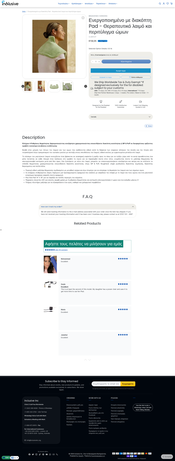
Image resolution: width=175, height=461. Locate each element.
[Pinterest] (43, 454)
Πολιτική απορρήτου (118, 422)
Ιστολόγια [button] (88, 4)
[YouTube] (46, 454)
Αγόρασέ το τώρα (106, 77)
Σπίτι (24, 11)
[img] (50, 250)
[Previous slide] (22, 229)
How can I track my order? (51, 207)
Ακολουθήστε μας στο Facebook (96, 414)
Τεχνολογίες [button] (63, 4)
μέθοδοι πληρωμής (73, 408)
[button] (160, 3)
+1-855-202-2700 (30, 412)
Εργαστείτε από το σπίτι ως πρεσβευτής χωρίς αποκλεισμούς (98, 423)
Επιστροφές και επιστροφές (76, 422)
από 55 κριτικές (61, 250)
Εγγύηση (69, 425)
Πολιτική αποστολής (118, 408)
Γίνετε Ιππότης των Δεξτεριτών (95, 409)
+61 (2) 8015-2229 (30, 433)
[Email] (53, 454)
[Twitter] (33, 454)
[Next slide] (85, 86)
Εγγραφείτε (128, 384)
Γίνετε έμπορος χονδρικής (98, 428)
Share (150, 126)
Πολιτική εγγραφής (117, 411)
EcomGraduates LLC (98, 456)
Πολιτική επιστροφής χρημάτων (118, 415)
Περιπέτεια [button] (100, 4)
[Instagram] (36, 454)
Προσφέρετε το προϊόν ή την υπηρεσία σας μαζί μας (98, 432)
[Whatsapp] (50, 454)
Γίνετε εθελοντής (94, 418)
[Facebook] (29, 454)
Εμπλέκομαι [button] (76, 4)
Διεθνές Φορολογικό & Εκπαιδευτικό (74, 418)
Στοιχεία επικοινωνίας (118, 405)
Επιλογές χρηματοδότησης (75, 411)
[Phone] (57, 454)
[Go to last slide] (22, 86)
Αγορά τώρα (120, 71)
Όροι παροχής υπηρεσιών (119, 419)
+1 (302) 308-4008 (30, 408)
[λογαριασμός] (164, 3)
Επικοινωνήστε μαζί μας (75, 405)
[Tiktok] (40, 454)
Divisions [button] (112, 4)
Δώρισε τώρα (93, 405)
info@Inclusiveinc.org (34, 440)
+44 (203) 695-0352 (32, 431)
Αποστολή (70, 414)
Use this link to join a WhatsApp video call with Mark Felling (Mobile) (142, 408)
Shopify (80, 456)
